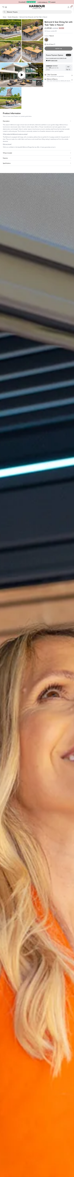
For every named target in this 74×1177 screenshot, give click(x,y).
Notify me (58, 48)
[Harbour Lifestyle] (37, 7)
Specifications (7, 163)
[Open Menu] (3, 7)
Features (5, 158)
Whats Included (7, 153)
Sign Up (68, 69)
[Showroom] (6, 7)
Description (6, 121)
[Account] (68, 7)
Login (68, 66)
